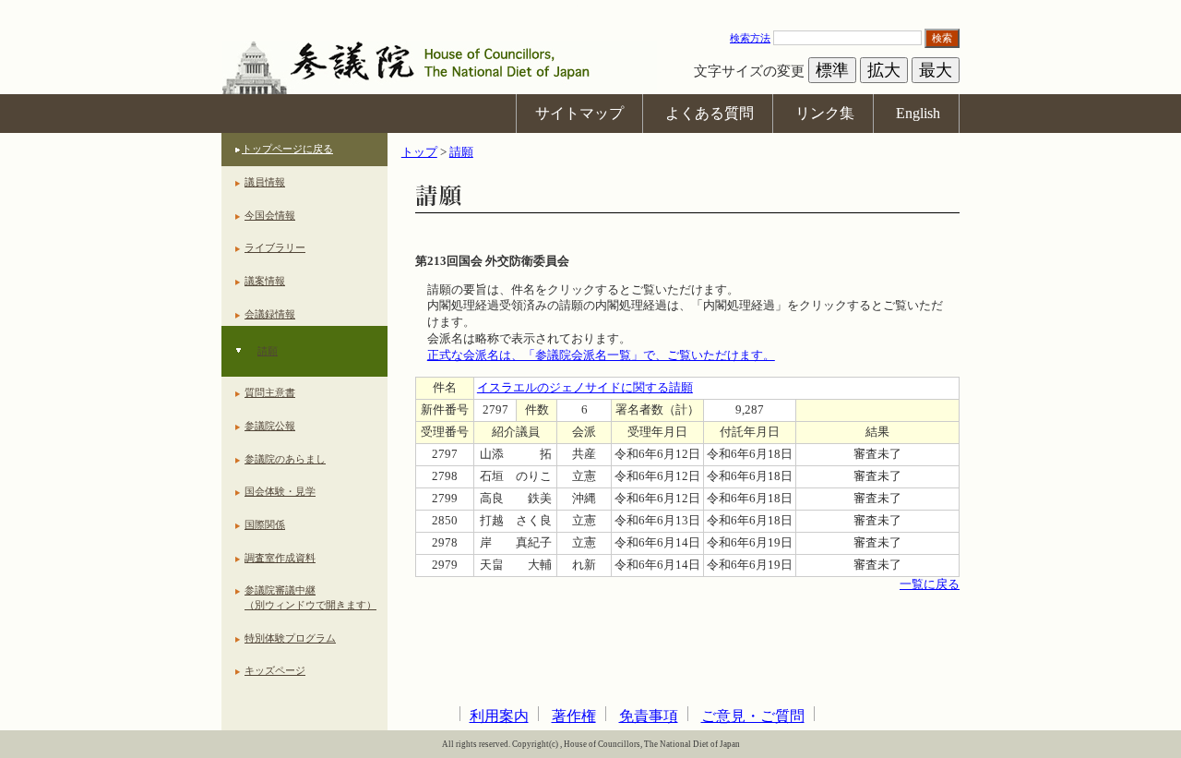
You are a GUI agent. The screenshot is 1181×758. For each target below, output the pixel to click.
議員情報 (265, 181)
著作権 (574, 716)
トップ (419, 152)
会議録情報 (270, 313)
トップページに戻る (287, 148)
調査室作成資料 (280, 557)
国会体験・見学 (280, 491)
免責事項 (648, 716)
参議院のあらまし (285, 458)
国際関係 (265, 524)
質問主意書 (270, 392)
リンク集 (824, 113)
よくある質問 (709, 113)
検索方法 (750, 37)
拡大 (884, 70)
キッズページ (275, 670)
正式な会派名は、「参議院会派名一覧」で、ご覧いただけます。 (601, 355)
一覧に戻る (930, 584)
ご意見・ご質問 (753, 716)
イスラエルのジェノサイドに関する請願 (585, 387)
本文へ (590, 9)
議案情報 (265, 280)
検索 (942, 37)
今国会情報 (270, 215)
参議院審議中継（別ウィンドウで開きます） (310, 597)
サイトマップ (579, 113)
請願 (267, 350)
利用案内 (499, 716)
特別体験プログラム (290, 638)
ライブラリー (275, 247)
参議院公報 (270, 425)
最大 (935, 70)
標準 (832, 70)
